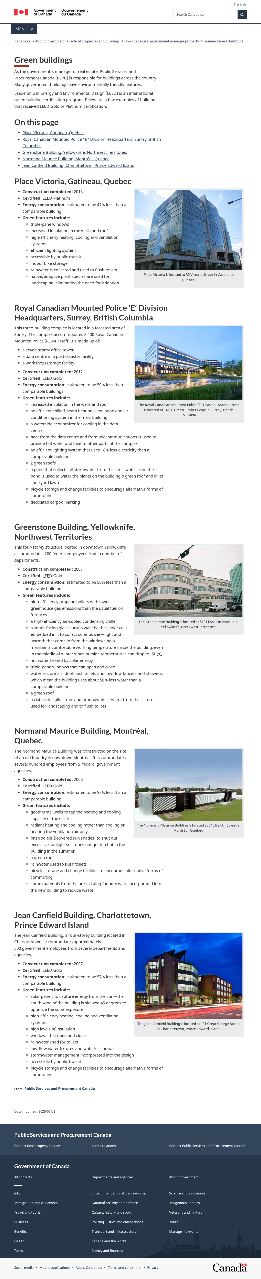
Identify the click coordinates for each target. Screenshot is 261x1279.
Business (21, 1222)
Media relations (104, 1146)
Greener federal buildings (223, 41)
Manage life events (183, 1231)
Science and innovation (187, 1193)
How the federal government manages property (161, 41)
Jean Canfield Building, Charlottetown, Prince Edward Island (78, 165)
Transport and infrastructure (114, 1231)
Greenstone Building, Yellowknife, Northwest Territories (74, 152)
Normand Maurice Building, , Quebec (65, 159)
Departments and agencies (113, 1177)
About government (50, 41)
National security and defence (115, 1203)
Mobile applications (55, 1267)
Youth (173, 1222)
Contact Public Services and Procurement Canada (207, 1146)
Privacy (152, 1267)
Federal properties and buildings (94, 41)
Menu (22, 29)
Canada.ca (23, 41)
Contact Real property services (37, 1146)
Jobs (17, 1193)
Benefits (20, 1231)
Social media (24, 1267)
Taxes (18, 1250)
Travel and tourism (28, 1212)
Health (19, 1241)
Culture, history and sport (112, 1212)
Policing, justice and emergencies (117, 1222)
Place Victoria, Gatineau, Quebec (53, 132)
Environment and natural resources (119, 1193)
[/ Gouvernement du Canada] (51, 13)
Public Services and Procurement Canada (59, 1088)
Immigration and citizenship (36, 1203)
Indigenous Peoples (184, 1203)
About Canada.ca (89, 1267)
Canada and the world (109, 1241)
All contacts (23, 1177)
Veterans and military (185, 1212)
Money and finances (107, 1250)
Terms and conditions (124, 1267)
